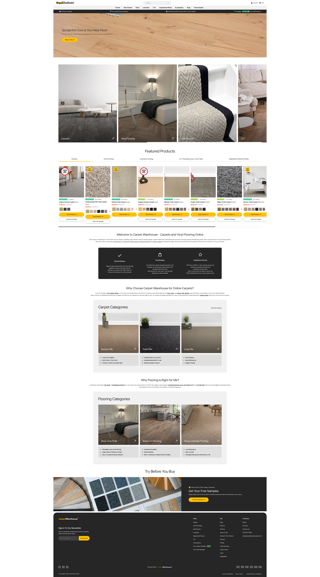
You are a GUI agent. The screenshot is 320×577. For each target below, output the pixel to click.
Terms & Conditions (227, 574)
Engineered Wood (198, 536)
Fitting (222, 543)
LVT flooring (125, 241)
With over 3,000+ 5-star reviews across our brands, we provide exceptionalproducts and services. (200, 267)
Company (246, 519)
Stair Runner (197, 529)
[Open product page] (87, 103)
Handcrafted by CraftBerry (254, 574)
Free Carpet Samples (199, 546)
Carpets (74, 159)
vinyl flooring (117, 241)
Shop (195, 519)
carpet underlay (157, 241)
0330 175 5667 (247, 532)
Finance (222, 539)
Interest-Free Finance (227, 536)
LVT (194, 539)
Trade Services (224, 546)
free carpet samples (158, 265)
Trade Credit (224, 549)
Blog (221, 522)
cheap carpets (133, 241)
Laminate (196, 532)
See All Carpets (216, 308)
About (244, 522)
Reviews (245, 526)
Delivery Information (114, 272)
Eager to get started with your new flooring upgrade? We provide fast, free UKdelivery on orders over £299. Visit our (119, 268)
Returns (222, 529)
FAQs (221, 553)
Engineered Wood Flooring (238, 159)
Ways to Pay (224, 532)
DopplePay (223, 556)
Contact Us (246, 529)
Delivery (222, 526)
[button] (157, 3)
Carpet (195, 522)
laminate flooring (144, 241)
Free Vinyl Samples (199, 549)
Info (221, 519)
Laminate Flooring (146, 159)
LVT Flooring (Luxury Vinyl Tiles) (191, 159)
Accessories (197, 543)
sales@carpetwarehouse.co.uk (252, 536)
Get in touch (192, 271)
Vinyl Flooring (109, 159)
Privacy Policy (239, 574)
